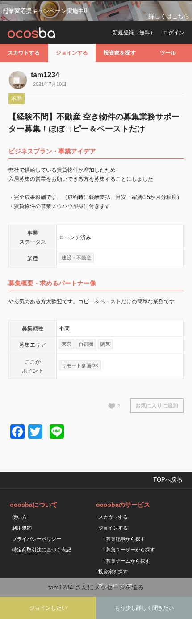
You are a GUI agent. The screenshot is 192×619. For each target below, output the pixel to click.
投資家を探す (120, 53)
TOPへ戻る (168, 479)
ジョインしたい (48, 608)
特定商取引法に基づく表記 (41, 549)
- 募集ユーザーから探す (129, 549)
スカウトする (24, 53)
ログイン (173, 33)
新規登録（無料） (134, 33)
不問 (16, 99)
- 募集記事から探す (124, 539)
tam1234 (45, 75)
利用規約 (22, 527)
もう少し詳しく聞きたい (144, 608)
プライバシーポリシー (36, 539)
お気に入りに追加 (156, 406)
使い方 (19, 517)
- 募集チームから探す (126, 561)
